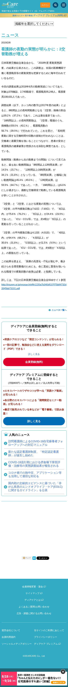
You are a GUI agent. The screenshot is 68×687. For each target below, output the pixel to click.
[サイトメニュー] (63, 5)
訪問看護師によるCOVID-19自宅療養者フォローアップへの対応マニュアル (35, 443)
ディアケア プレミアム (46, 644)
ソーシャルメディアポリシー (17, 644)
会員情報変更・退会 (32, 586)
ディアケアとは (32, 600)
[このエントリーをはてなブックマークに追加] (34, 559)
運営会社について (11, 630)
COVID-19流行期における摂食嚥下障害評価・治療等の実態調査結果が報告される (34, 464)
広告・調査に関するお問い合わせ (34, 613)
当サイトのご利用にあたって (49, 630)
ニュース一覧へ (59, 310)
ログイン (45, 5)
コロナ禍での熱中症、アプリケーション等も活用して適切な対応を (35, 474)
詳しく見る (34, 354)
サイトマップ (32, 593)
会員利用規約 (9, 637)
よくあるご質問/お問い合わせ (34, 607)
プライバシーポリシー (45, 637)
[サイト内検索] (55, 5)
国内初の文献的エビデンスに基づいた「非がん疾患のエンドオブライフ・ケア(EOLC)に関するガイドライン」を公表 (35, 487)
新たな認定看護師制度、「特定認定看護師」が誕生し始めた (33, 453)
